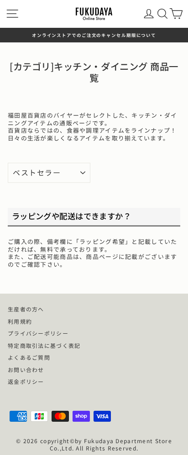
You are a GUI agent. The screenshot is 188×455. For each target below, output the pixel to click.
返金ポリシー (26, 381)
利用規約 (20, 321)
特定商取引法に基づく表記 (44, 345)
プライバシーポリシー (38, 333)
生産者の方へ (26, 309)
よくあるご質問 (29, 357)
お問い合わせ (26, 369)
